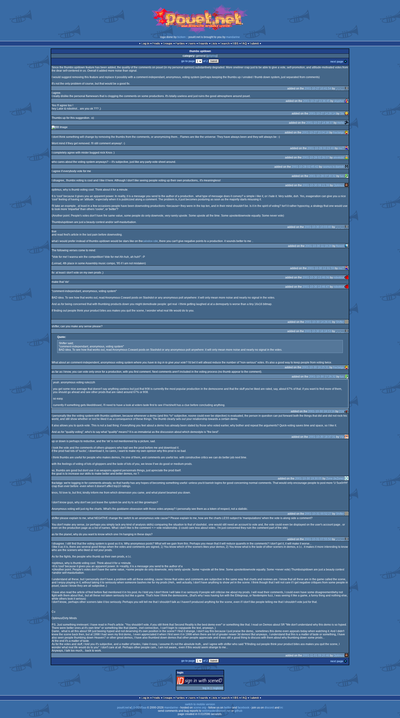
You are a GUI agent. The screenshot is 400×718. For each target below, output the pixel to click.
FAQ (244, 43)
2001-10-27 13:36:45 (316, 101)
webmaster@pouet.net (216, 710)
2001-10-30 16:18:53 (318, 331)
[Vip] (346, 436)
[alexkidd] (346, 157)
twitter (227, 707)
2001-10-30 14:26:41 (318, 322)
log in (206, 688)
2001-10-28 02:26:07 (315, 157)
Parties (180, 43)
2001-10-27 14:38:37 (319, 122)
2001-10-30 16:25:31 (315, 367)
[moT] (346, 148)
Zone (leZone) (335, 478)
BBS (235, 43)
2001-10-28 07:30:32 (322, 176)
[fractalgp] (346, 132)
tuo (342, 176)
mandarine (233, 37)
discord (269, 707)
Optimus (339, 185)
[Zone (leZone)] (346, 478)
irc (281, 707)
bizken (181, 37)
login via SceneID (207, 681)
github (238, 710)
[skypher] (346, 101)
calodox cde (150, 241)
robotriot (339, 277)
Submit (254, 43)
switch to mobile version (200, 704)
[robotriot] (346, 277)
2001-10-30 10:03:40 (318, 227)
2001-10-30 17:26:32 (322, 376)
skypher (339, 101)
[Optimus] (346, 185)
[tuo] (346, 176)
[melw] (346, 122)
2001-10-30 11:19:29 (318, 246)
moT (341, 148)
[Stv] (346, 113)
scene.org (200, 707)
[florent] (346, 246)
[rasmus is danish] (346, 166)
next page (336, 61)
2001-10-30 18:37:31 (322, 436)
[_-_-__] (346, 88)
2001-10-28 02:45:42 (305, 166)
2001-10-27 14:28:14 (322, 113)
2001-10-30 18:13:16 (321, 411)
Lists (214, 43)
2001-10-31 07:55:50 (318, 539)
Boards (203, 43)
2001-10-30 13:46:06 (316, 277)
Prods (156, 43)
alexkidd (338, 157)
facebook (243, 707)
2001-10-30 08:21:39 (316, 185)
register (218, 688)
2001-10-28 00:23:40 (320, 148)
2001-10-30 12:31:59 (320, 268)
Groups (167, 43)
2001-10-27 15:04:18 (315, 132)
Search (225, 43)
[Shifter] (346, 322)
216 (341, 411)
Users (192, 43)
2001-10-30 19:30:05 (308, 478)
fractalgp (338, 132)
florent (340, 246)
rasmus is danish (333, 166)
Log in (145, 43)
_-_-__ (340, 88)
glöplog (212, 55)
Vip (342, 436)
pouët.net (123, 707)
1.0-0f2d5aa (138, 707)
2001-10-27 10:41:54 (318, 88)
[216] (346, 411)
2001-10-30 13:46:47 (316, 286)
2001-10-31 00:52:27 (318, 513)
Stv (342, 113)
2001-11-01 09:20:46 (316, 655)
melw (340, 122)
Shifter (340, 322)
